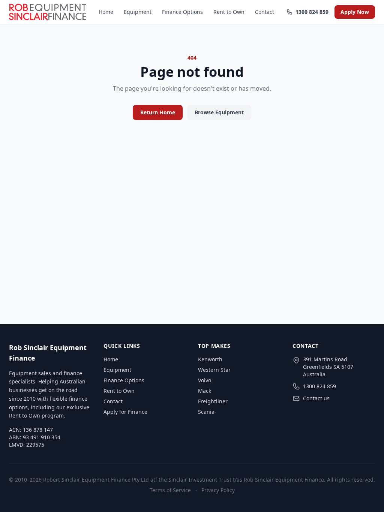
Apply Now (354, 11)
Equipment (138, 11)
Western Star (214, 369)
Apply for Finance (125, 411)
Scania (206, 411)
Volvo (204, 380)
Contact (264, 11)
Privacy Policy (218, 490)
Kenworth (210, 359)
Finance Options (182, 11)
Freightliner (213, 401)
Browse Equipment (219, 112)
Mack (204, 390)
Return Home (157, 112)
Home (106, 11)
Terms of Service (170, 490)
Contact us (316, 398)
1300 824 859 (311, 11)
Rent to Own (228, 11)
